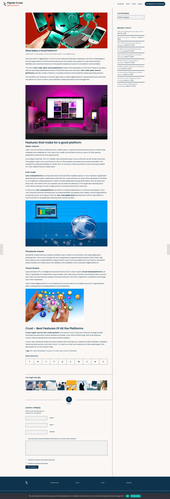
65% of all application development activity (51, 198)
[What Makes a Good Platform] (66, 30)
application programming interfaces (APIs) (77, 257)
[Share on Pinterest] (54, 361)
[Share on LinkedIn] (62, 361)
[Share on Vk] (79, 361)
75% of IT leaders (49, 159)
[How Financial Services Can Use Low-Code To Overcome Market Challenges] (61, 385)
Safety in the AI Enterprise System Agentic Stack (130, 31)
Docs (77, 483)
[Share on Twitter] (38, 361)
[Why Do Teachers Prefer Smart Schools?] (82, 385)
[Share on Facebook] (30, 361)
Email (52, 425)
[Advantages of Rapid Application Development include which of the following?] (102, 385)
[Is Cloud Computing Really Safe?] (51, 385)
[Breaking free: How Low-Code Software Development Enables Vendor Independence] (41, 385)
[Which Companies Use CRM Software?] (71, 385)
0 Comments (39, 54)
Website (52, 432)
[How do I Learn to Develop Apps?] (168, 249)
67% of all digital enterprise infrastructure (53, 272)
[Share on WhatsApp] (46, 361)
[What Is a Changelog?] (1, 249)
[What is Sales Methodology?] (30, 385)
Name (52, 418)
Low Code (49, 54)
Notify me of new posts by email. (38, 463)
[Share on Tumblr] (71, 361)
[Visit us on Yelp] (103, 361)
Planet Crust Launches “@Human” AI (127, 37)
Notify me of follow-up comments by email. (41, 460)
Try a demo (62, 344)
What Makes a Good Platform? (41, 50)
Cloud (48, 351)
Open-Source (57, 54)
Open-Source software (34, 150)
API (31, 351)
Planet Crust (54, 483)
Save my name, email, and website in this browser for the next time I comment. (52, 438)
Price (102, 483)
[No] (168, 496)
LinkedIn (129, 483)
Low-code (55, 351)
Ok (127, 496)
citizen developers (92, 178)
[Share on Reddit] (87, 361)
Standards (73, 351)
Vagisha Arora (70, 54)
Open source (63, 351)
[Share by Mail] (95, 361)
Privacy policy (135, 496)
